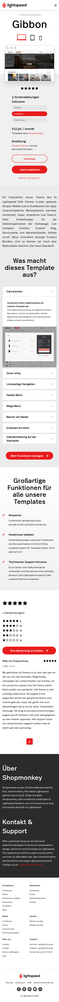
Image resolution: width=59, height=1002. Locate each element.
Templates (6, 905)
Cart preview (14, 291)
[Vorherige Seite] (22, 741)
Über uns (6, 939)
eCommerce (8, 885)
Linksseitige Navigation (20, 384)
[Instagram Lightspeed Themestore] (40, 989)
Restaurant (35, 885)
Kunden (33, 902)
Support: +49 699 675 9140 (41, 948)
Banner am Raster (17, 417)
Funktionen (7, 890)
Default (17, 107)
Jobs (4, 955)
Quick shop (13, 373)
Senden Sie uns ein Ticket (41, 952)
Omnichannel (8, 929)
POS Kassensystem (10, 932)
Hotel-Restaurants (37, 898)
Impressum (20, 982)
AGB (29, 982)
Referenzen (7, 902)
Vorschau (29, 158)
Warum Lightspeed (10, 952)
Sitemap (9, 982)
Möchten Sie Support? (29, 178)
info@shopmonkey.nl (30, 864)
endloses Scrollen (17, 428)
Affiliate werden (36, 925)
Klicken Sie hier (20, 145)
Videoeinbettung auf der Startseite (21, 438)
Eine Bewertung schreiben (26, 650)
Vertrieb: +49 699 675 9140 (41, 944)
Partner (33, 916)
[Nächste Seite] (37, 741)
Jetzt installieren (30, 169)
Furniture (18, 113)
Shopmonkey (36, 133)
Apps (4, 909)
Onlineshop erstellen (11, 898)
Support (33, 939)
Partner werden (36, 921)
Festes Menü (14, 395)
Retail (5, 916)
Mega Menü (13, 406)
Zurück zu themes (31, 14)
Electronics (19, 119)
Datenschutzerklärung (43, 982)
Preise (5, 894)
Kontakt (5, 944)
